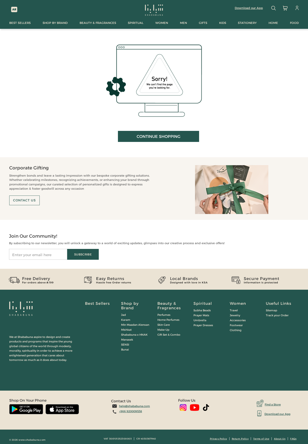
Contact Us (24, 200)
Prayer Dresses (203, 325)
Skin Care (163, 324)
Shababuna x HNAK (134, 334)
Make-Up (163, 329)
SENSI (125, 344)
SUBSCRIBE (83, 254)
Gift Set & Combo (168, 334)
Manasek (127, 339)
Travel (234, 310)
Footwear (236, 325)
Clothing (235, 330)
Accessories (238, 320)
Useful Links (278, 303)
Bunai (125, 349)
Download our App (249, 8)
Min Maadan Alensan (135, 324)
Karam (125, 319)
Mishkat (126, 329)
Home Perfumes (168, 319)
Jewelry (235, 315)
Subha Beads (202, 310)
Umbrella (199, 320)
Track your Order (277, 315)
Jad (123, 314)
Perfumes (163, 314)
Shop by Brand (130, 305)
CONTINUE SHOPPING (158, 136)
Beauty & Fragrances (169, 305)
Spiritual (202, 303)
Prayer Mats (201, 315)
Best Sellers (97, 303)
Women (238, 303)
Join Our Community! (33, 236)
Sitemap (271, 310)
